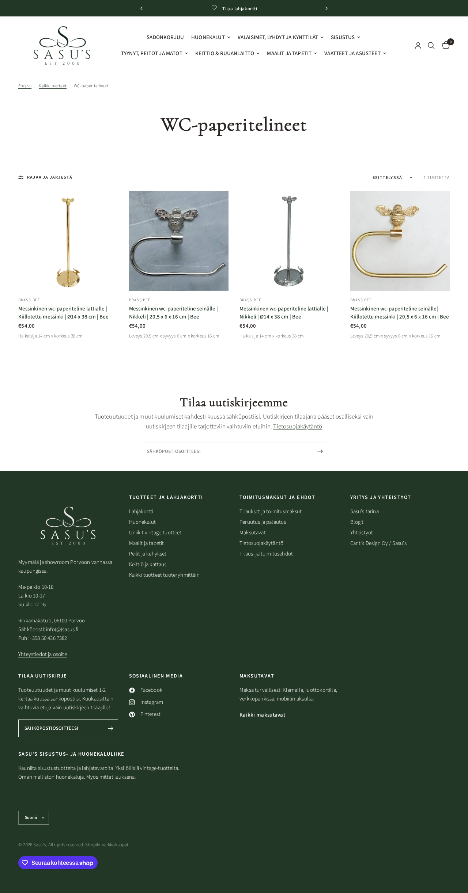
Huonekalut (208, 37)
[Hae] (431, 45)
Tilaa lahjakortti (239, 8)
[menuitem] (165, 38)
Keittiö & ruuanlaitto (224, 53)
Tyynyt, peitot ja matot (151, 53)
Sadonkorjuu (165, 37)
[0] (444, 45)
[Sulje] (356, 404)
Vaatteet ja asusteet (352, 53)
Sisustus (343, 37)
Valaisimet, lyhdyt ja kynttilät (278, 37)
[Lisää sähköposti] (340, 471)
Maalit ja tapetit (289, 53)
